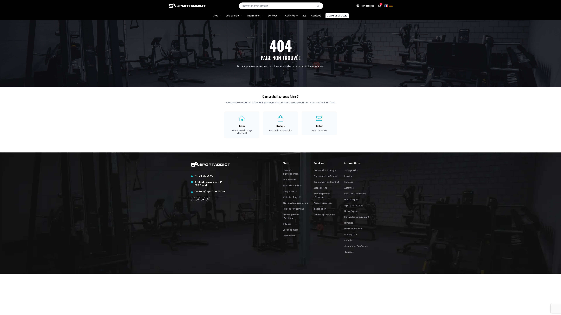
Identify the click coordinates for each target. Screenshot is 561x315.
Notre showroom (353, 228)
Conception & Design (325, 170)
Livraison (349, 222)
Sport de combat (292, 185)
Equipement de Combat (326, 182)
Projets (348, 176)
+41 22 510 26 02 (204, 175)
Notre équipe (351, 211)
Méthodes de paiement (356, 217)
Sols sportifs (232, 15)
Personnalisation (323, 203)
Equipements (290, 191)
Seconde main (290, 229)
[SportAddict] (187, 6)
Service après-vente (324, 214)
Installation (320, 208)
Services (272, 15)
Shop (215, 15)
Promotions (289, 235)
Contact (316, 15)
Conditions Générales (356, 246)
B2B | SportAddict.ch (355, 193)
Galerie (348, 240)
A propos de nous (353, 205)
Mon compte (367, 5)
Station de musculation (295, 203)
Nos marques (351, 199)
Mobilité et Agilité (292, 197)
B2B (305, 15)
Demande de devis (337, 15)
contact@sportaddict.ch (210, 191)
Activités (290, 15)
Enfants (287, 224)
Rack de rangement (293, 208)
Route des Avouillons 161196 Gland (208, 184)
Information (253, 15)
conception (350, 234)
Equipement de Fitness (325, 176)
